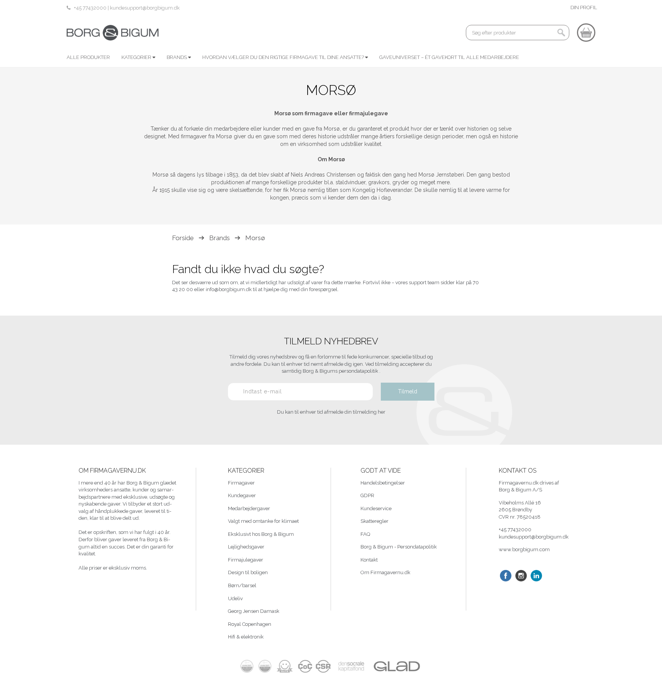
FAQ (365, 534)
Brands (177, 57)
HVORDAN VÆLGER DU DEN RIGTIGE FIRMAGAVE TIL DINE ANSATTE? (283, 57)
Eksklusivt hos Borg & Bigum (261, 534)
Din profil (583, 7)
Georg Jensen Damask (253, 611)
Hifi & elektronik (246, 637)
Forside (183, 238)
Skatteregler (374, 521)
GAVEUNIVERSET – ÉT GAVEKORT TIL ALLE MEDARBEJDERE (449, 57)
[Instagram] (521, 575)
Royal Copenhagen (249, 624)
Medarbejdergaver (249, 508)
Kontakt (369, 560)
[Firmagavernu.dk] (113, 32)
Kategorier (136, 57)
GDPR (367, 495)
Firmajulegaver (245, 560)
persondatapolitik (359, 371)
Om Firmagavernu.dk (385, 572)
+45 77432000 (91, 8)
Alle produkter (88, 57)
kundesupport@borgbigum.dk (145, 8)
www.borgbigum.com (524, 549)
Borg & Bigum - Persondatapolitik (398, 547)
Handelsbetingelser (382, 483)
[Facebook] (505, 575)
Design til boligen (248, 572)
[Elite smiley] (285, 666)
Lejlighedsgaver (246, 547)
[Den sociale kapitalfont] (351, 666)
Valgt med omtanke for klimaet (263, 521)
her (381, 412)
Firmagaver (241, 483)
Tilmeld (407, 391)
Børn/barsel (242, 585)
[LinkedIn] (536, 575)
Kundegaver (242, 495)
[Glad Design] (396, 666)
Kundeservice (376, 508)
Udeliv (235, 598)
